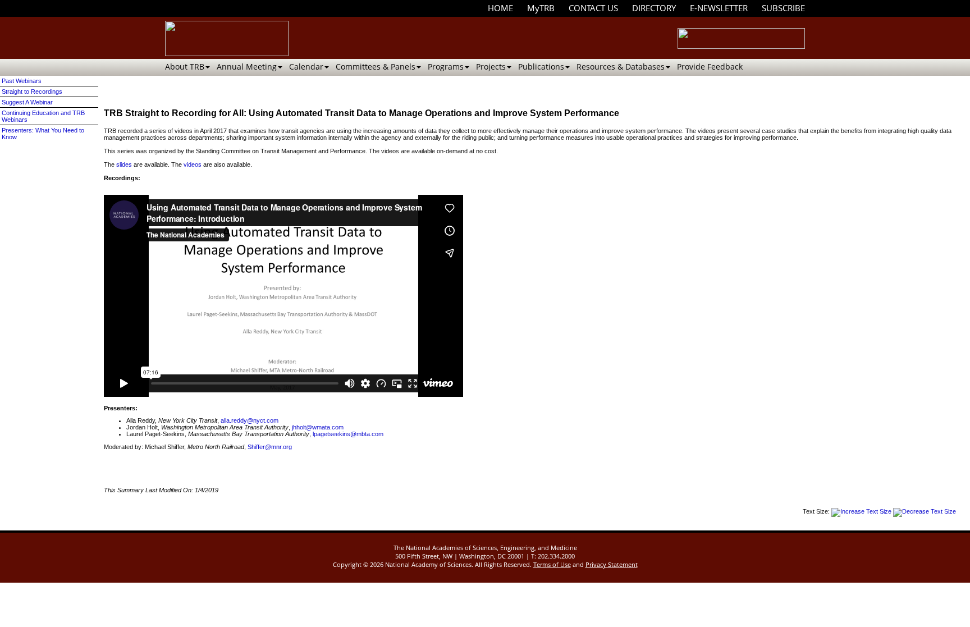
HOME (500, 7)
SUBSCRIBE (783, 7)
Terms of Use (552, 564)
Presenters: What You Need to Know (43, 133)
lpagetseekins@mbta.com (348, 434)
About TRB (184, 66)
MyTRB (541, 7)
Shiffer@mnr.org (270, 446)
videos (193, 164)
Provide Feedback (710, 66)
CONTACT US (593, 7)
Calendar (306, 66)
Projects (491, 66)
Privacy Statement (611, 564)
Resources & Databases (620, 66)
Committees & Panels (375, 66)
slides (124, 164)
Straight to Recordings (32, 91)
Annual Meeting (247, 66)
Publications (541, 66)
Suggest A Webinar (27, 102)
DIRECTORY (654, 7)
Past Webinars (22, 80)
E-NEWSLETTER (719, 7)
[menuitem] (500, 8)
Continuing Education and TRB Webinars (43, 116)
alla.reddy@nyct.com (249, 420)
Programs (446, 66)
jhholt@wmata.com (318, 427)
